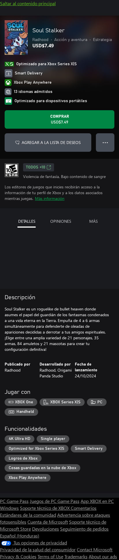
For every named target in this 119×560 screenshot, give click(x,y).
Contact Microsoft (94, 549)
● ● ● (105, 142)
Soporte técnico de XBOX (45, 508)
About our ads (103, 556)
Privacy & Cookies (18, 556)
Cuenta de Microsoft (47, 522)
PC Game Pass (14, 501)
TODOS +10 (35, 167)
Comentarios (83, 508)
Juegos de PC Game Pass (54, 501)
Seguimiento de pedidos (84, 529)
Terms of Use (50, 556)
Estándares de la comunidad (28, 515)
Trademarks (76, 556)
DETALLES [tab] (26, 221)
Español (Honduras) (19, 536)
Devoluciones (45, 529)
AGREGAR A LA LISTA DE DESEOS (51, 142)
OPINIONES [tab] (60, 221)
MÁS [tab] (93, 221)
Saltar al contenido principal (28, 3)
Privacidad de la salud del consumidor (38, 549)
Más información (49, 198)
